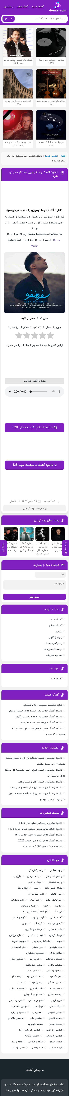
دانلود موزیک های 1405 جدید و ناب (41, 847)
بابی (36, 888)
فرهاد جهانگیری (34, 929)
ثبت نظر (34, 597)
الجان (45, 906)
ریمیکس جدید (54, 643)
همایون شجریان (33, 994)
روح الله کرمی (55, 977)
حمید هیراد (56, 988)
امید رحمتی (37, 1048)
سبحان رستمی (54, 971)
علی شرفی (37, 947)
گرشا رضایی (56, 1048)
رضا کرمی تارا (34, 977)
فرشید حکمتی (35, 935)
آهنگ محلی (22, 6)
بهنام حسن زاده (53, 888)
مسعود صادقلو (53, 959)
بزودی (59, 631)
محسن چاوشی (54, 1030)
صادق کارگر (56, 953)
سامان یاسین (32, 971)
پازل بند (16, 876)
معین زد (37, 1012)
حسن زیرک (18, 1048)
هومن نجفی (15, 1000)
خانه (62, 156)
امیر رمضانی (17, 900)
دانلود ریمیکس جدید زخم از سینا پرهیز (40, 782)
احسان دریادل (28, 906)
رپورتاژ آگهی (55, 637)
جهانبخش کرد (35, 870)
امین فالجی (56, 894)
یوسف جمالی (55, 994)
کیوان (25, 923)
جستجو (8, 18)
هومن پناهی (35, 1000)
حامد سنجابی (16, 988)
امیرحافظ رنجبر (54, 900)
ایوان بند (23, 888)
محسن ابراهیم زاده (29, 1030)
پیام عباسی (33, 876)
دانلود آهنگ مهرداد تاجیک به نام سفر (41, 723)
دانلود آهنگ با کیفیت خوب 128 (32, 465)
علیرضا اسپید (19, 941)
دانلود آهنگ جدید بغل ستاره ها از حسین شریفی (35, 711)
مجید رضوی (55, 1042)
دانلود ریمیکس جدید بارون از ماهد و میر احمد (36, 787)
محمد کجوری (35, 1024)
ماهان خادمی (35, 1042)
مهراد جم (39, 1006)
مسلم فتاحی (55, 1018)
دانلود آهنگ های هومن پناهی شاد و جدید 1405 (35, 829)
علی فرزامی (15, 935)
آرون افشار (18, 917)
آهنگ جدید (38, 6)
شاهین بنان (16, 959)
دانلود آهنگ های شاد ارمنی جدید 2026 (40, 841)
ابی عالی (57, 911)
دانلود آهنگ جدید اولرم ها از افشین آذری (39, 717)
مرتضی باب (36, 1018)
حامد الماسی (37, 988)
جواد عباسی (55, 870)
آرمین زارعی (37, 917)
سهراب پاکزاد (55, 965)
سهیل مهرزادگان (33, 965)
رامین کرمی (36, 982)
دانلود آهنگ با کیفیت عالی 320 (33, 427)
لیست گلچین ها (53, 649)
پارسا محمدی (55, 882)
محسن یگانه (32, 1036)
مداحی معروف (54, 655)
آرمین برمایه (55, 923)
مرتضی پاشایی (15, 1018)
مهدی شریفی (55, 1012)
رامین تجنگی (55, 982)
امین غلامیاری (36, 894)
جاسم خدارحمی (54, 876)
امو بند (58, 906)
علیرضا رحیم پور (41, 941)
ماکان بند (17, 1042)
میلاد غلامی (56, 1006)
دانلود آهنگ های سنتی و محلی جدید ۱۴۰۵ (38, 835)
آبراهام (38, 923)
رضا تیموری (38, 210)
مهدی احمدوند (19, 1006)
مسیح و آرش (18, 1012)
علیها (59, 941)
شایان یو (34, 959)
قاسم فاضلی (55, 929)
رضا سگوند (15, 977)
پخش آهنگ (33, 1070)
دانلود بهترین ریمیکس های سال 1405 (40, 823)
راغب (20, 982)
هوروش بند (55, 1000)
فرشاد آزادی (55, 935)
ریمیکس (8, 6)
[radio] (50, 336)
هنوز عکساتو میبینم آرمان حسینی (42, 705)
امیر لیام (34, 900)
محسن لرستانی (54, 1036)
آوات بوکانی (56, 917)
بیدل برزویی (35, 882)
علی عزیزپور (55, 947)
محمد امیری (55, 1024)
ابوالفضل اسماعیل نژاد (35, 911)
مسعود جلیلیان (35, 953)
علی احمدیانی (18, 947)
